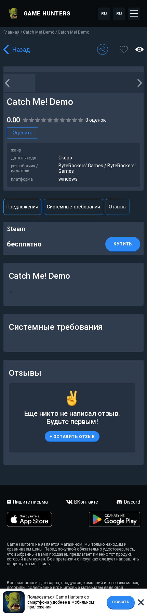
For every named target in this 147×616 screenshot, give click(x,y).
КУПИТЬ (122, 244)
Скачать (121, 602)
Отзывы (117, 206)
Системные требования (73, 206)
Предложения (22, 206)
